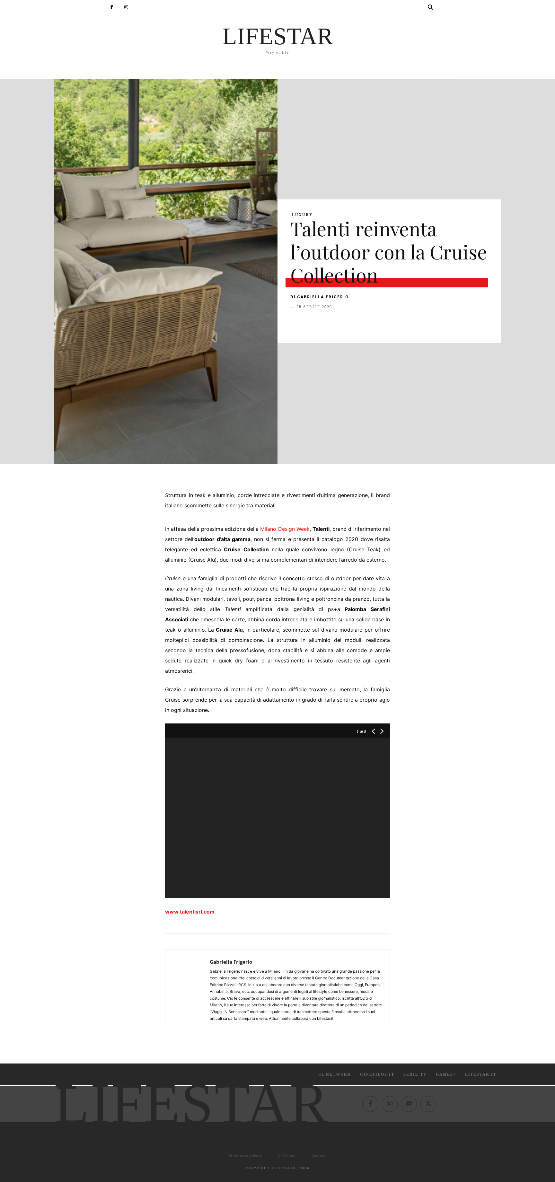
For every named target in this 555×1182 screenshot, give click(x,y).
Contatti (319, 1155)
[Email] (370, 323)
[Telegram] (385, 323)
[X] (311, 323)
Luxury (302, 215)
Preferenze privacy (245, 1155)
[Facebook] (111, 7)
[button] (430, 7)
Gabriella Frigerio (323, 297)
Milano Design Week (284, 529)
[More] (400, 323)
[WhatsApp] (341, 323)
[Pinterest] (326, 323)
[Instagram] (126, 7)
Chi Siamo (286, 1155)
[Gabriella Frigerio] (187, 989)
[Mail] (409, 1104)
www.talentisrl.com (190, 911)
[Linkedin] (355, 323)
